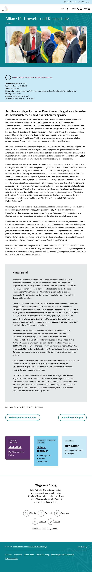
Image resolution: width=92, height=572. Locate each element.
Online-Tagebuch (42, 448)
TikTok (57, 521)
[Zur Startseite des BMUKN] (4, 8)
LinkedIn (42, 521)
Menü (85, 8)
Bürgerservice (52, 528)
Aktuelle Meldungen (72, 417)
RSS (44, 528)
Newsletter (72, 445)
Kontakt (8, 554)
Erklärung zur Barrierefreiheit (62, 554)
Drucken (81, 547)
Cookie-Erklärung (42, 554)
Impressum (17, 554)
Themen (73, 9)
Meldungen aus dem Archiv (23, 417)
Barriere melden (11, 558)
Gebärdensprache (71, 2)
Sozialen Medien (50, 502)
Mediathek (14, 447)
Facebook (48, 513)
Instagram (65, 513)
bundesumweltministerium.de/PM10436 (28, 546)
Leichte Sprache (85, 2)
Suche (62, 8)
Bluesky (33, 513)
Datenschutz (29, 554)
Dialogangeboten (43, 499)
